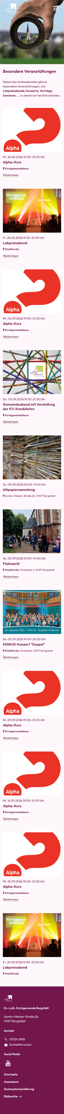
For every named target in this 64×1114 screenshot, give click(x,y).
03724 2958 (17, 1039)
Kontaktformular (20, 1044)
